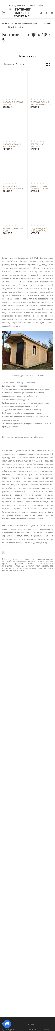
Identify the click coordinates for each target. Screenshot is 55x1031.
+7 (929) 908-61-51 (17, 5)
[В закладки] (24, 73)
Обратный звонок (36, 6)
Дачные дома (8, 1030)
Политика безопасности (38, 1030)
